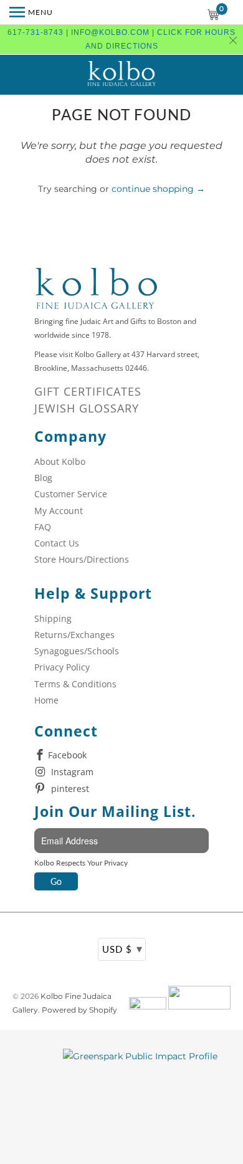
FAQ (42, 527)
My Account (58, 511)
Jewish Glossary (86, 408)
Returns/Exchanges (74, 635)
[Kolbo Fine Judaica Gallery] (121, 75)
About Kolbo (59, 461)
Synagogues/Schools (76, 651)
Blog (43, 478)
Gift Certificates (87, 391)
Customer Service (70, 494)
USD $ (122, 948)
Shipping (53, 618)
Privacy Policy (62, 667)
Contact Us (56, 543)
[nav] (31, 12)
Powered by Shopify (79, 1009)
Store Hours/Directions (81, 559)
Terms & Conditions (75, 684)
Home (46, 700)
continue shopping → (158, 188)
